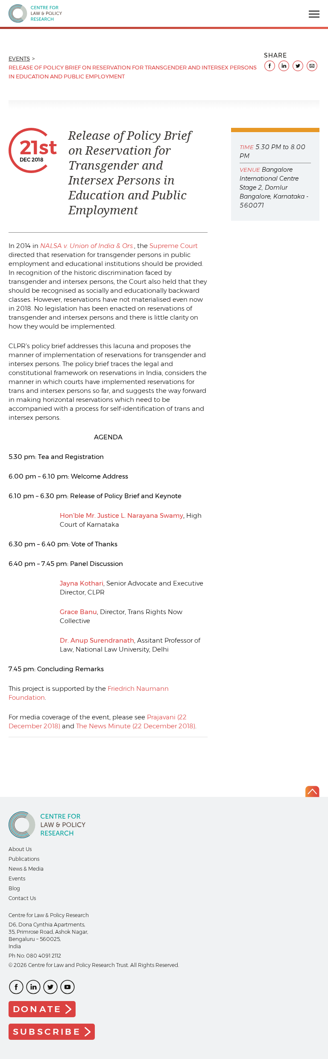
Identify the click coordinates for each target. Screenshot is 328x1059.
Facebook (16, 987)
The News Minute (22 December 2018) (135, 726)
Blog (14, 888)
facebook (269, 66)
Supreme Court (173, 246)
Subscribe (47, 1031)
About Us (20, 849)
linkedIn (284, 66)
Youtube (67, 987)
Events (19, 58)
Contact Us (22, 898)
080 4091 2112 (43, 955)
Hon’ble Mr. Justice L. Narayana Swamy (121, 515)
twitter (298, 66)
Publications (24, 859)
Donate (37, 1009)
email (312, 66)
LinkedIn (33, 987)
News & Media (26, 869)
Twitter (50, 987)
